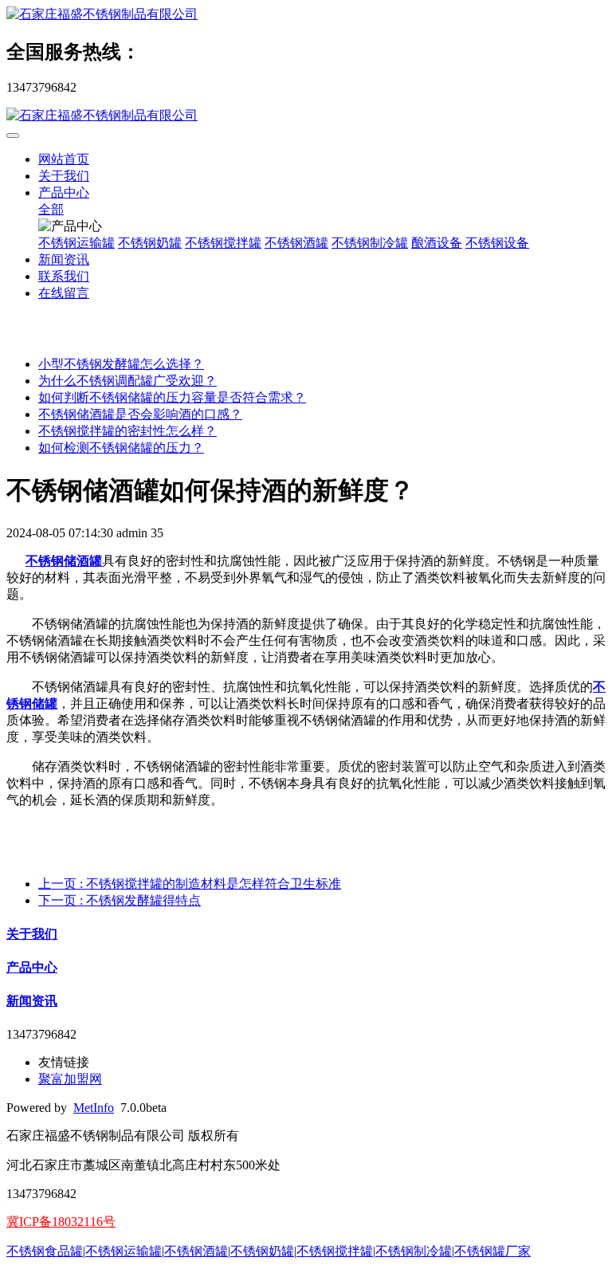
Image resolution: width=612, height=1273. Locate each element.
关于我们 (63, 176)
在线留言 (63, 293)
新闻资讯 (63, 259)
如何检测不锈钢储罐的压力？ (121, 447)
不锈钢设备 (497, 242)
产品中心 (63, 192)
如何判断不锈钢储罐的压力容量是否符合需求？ (172, 397)
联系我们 (63, 276)
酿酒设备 (436, 242)
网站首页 (63, 159)
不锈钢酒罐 (296, 242)
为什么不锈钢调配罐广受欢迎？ (127, 380)
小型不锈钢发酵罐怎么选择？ (121, 364)
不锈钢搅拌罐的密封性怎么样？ (127, 431)
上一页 (189, 883)
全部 (51, 209)
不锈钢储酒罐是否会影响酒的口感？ (140, 414)
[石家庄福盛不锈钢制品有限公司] (306, 14)
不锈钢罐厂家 (492, 1251)
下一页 (119, 900)
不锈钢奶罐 (150, 242)
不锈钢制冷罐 (370, 242)
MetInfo (93, 1107)
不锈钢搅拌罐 (223, 242)
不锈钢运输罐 (76, 242)
